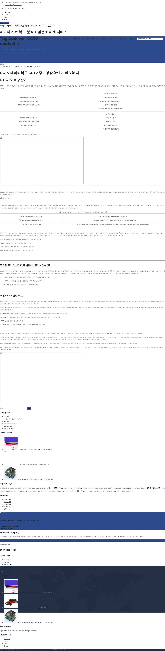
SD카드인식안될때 (78, 488)
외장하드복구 (155, 488)
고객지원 (112, 39)
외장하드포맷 (27, 491)
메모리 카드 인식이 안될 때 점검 (27, 464)
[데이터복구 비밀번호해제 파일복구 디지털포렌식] (82, 25)
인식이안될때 (44, 491)
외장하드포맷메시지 (35, 491)
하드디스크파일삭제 (120, 491)
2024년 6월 (7, 502)
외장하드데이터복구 (142, 488)
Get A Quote (4, 23)
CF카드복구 (41, 488)
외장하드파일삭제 (19, 491)
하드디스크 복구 (9, 428)
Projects (122, 39)
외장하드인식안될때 (10, 491)
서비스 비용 (102, 39)
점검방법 (49, 491)
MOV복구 (46, 488)
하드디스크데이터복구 (57, 491)
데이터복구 (7, 560)
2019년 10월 (7, 504)
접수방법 (6, 569)
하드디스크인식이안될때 (109, 491)
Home (46, 39)
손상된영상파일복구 (127, 488)
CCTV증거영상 (34, 488)
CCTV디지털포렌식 (12, 488)
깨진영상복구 (91, 488)
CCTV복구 (20, 488)
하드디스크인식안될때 (98, 491)
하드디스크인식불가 (87, 491)
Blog (130, 39)
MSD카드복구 (64, 488)
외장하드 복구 (8, 426)
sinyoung (29, 67)
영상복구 (135, 488)
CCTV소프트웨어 (27, 488)
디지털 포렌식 (90, 39)
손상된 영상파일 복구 (10, 424)
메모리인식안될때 (99, 488)
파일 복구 (66, 39)
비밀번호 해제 (77, 39)
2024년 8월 (7, 499)
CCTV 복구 (36, 67)
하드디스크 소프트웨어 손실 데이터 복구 (30, 479)
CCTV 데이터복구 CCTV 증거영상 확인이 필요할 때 (39, 72)
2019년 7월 (7, 507)
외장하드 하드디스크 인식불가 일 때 (29, 449)
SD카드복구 (70, 488)
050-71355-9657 (7, 528)
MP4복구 (54, 488)
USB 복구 (6, 421)
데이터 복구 (56, 39)
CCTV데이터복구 (4, 488)
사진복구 (106, 488)
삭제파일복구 (111, 488)
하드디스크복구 (72, 491)
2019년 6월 (7, 509)
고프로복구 (85, 488)
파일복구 (6, 562)
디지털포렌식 (8, 567)
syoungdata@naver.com (13, 5)
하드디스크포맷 (129, 491)
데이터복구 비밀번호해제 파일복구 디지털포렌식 (38, 650)
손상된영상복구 (118, 488)
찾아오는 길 (7, 572)
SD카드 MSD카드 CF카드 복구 (13, 419)
